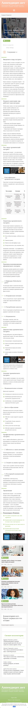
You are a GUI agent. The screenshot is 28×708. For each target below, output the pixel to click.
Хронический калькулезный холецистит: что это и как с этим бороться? (13, 530)
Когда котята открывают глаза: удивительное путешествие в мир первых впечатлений (13, 672)
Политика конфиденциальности (14, 702)
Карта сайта (14, 697)
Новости (8, 15)
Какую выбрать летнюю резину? (11, 664)
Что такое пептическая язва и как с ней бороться (13, 650)
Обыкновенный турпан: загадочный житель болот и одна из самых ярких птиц (12, 642)
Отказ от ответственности (14, 700)
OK (14, 706)
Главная (3, 15)
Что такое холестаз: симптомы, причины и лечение (13, 657)
